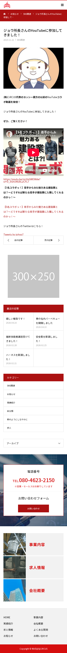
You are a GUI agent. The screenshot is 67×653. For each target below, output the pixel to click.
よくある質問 (41, 629)
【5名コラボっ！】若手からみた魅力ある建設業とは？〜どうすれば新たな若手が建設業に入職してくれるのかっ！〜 (33, 211)
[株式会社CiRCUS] (7, 4)
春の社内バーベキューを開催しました (48, 321)
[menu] (62, 5)
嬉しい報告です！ (15, 318)
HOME (6, 617)
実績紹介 (11, 402)
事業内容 (38, 617)
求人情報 (8, 629)
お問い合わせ (33, 508)
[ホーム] (4, 13)
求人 (9, 427)
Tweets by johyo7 (13, 234)
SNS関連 (21, 39)
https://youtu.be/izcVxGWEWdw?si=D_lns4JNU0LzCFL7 (21, 180)
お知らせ (11, 394)
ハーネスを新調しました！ (18, 357)
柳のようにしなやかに (17, 419)
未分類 (10, 410)
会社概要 (38, 623)
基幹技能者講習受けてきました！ (18, 339)
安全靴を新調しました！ (47, 339)
